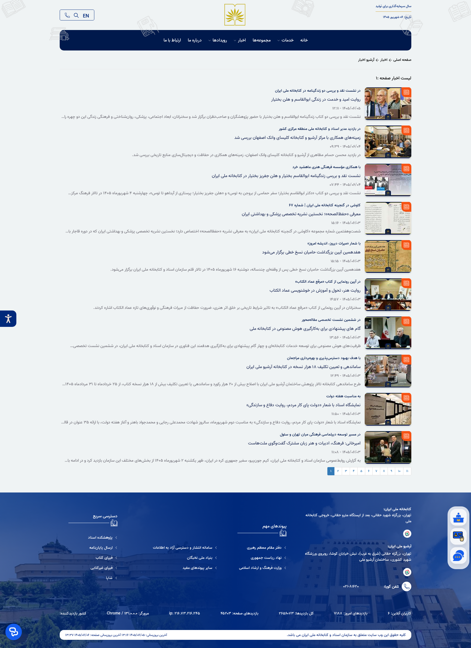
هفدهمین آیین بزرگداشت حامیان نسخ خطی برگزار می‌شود (311, 252)
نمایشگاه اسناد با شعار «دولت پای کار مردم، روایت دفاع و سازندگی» (303, 405)
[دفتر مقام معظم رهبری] (262, 548)
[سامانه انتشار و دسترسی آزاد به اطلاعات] (185, 548)
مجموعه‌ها (262, 40)
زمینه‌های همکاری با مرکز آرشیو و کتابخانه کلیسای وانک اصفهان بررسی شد (297, 137)
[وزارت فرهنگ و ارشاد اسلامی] (262, 568)
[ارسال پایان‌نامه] (92, 548)
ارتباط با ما (172, 40)
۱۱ (407, 471)
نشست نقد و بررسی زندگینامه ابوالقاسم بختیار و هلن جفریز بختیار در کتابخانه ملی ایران (286, 176)
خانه (304, 40)
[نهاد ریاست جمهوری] (262, 558)
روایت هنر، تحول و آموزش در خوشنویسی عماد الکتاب (315, 290)
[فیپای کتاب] (92, 558)
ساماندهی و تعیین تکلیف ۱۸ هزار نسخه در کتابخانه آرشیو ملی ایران (303, 367)
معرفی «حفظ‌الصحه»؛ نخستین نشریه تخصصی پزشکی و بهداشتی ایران (301, 214)
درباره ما (195, 40)
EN (86, 15)
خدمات (288, 40)
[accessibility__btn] (8, 318)
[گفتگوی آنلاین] (458, 555)
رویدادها (220, 40)
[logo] (235, 15)
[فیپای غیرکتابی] (92, 568)
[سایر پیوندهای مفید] (185, 568)
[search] (76, 15)
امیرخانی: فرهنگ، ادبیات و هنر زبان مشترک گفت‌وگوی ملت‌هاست (304, 443)
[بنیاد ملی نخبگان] (185, 558)
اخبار (242, 40)
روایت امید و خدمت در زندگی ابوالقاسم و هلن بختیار (316, 99)
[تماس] (67, 15)
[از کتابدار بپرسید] (458, 517)
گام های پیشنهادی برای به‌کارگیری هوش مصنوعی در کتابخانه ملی (305, 328)
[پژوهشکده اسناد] (92, 537)
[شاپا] (92, 578)
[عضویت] (458, 536)
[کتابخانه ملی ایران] (407, 534)
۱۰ (399, 471)
